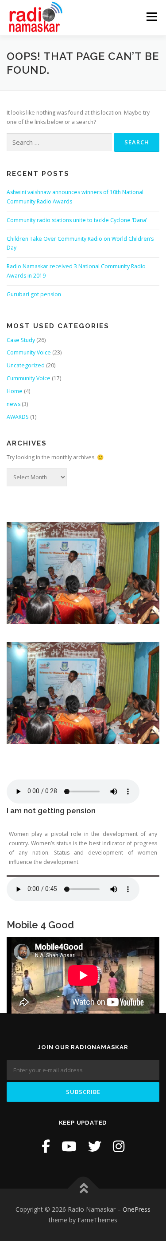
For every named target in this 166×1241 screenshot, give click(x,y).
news (13, 404)
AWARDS (18, 417)
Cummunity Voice (28, 378)
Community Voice (29, 352)
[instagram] (118, 1146)
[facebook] (46, 1146)
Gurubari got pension (34, 294)
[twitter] (94, 1146)
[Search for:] (59, 142)
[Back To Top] (83, 1189)
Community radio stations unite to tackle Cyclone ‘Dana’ (77, 220)
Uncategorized (26, 365)
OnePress (137, 1209)
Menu (151, 16)
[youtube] (69, 1146)
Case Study (21, 340)
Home (15, 391)
